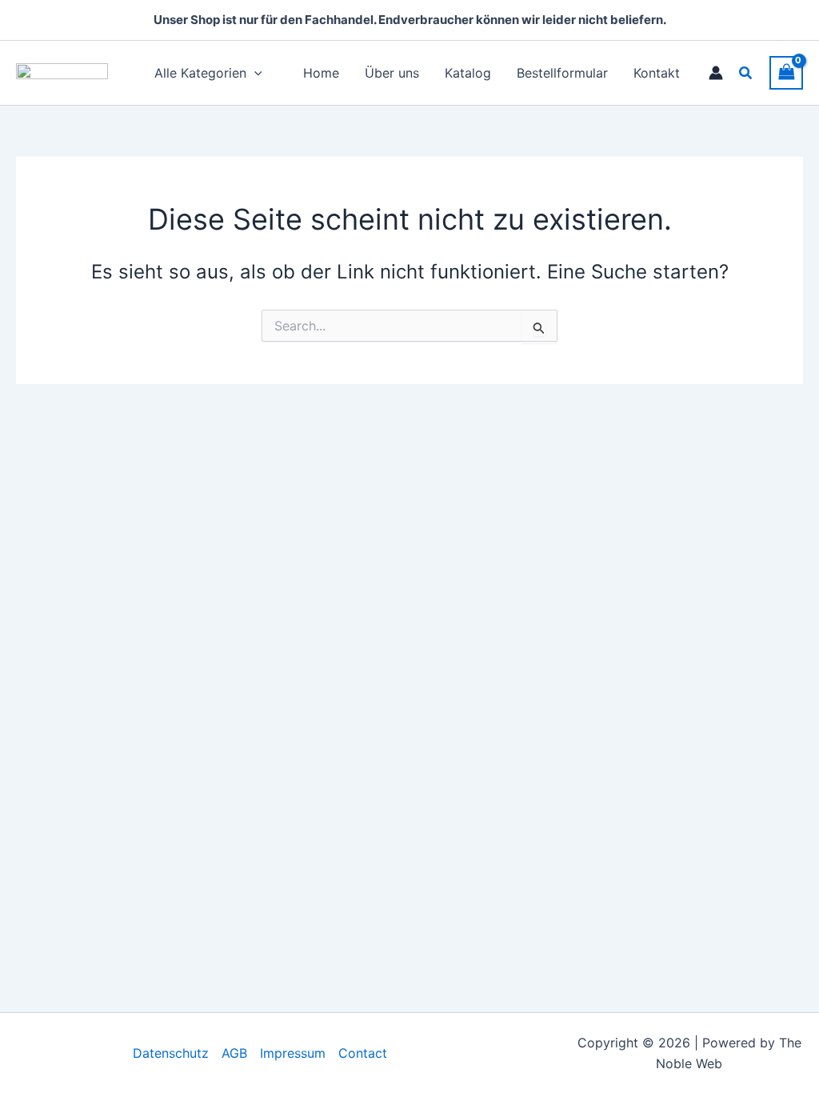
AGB (234, 1053)
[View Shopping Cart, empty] (786, 72)
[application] (254, 73)
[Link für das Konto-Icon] (716, 73)
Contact (362, 1053)
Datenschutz (171, 1053)
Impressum (293, 1053)
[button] (746, 73)
